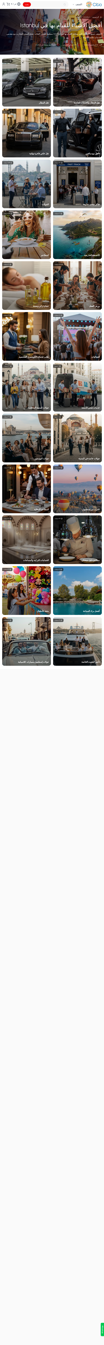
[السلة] (8, 4)
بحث (27, 4)
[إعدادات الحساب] (3, 4)
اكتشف (79, 4)
